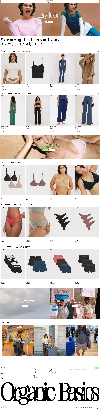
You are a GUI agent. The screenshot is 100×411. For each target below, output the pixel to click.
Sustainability (34, 374)
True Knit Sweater (77, 84)
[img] (1, 89)
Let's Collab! (50, 370)
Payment (34, 373)
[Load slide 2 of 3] (49, 35)
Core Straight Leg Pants (28, 126)
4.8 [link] (79, 89)
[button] (18, 340)
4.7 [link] (5, 89)
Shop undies (52, 150)
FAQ (33, 367)
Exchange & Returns (35, 371)
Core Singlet (27, 84)
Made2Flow (34, 375)
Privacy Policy (92, 369)
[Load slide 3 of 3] (50, 35)
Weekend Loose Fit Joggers (53, 126)
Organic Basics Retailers (52, 373)
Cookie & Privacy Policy (53, 407)
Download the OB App (51, 367)
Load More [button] (50, 358)
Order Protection (34, 376)
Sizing (33, 370)
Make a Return (34, 368)
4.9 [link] (5, 285)
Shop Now (98, 51)
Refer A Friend (50, 369)
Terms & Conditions (47, 407)
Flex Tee (2, 84)
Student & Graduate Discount (52, 372)
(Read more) (48, 44)
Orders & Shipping (35, 369)
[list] (50, 72)
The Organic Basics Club (52, 368)
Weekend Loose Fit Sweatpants (4, 126)
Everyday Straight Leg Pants (78, 126)
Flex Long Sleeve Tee (52, 84)
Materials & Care (34, 372)
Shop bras (45, 150)
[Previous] (2, 71)
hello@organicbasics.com (6, 368)
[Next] (98, 71)
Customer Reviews (35, 377)
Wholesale (50, 371)
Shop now (49, 23)
